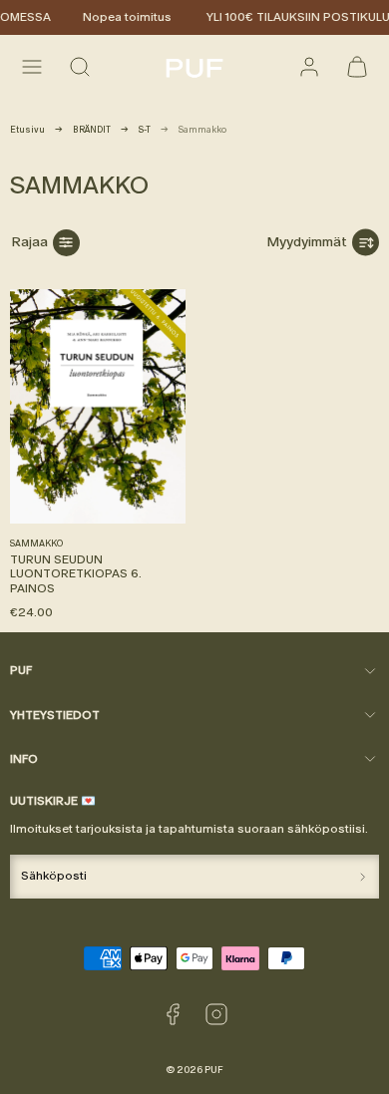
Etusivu (27, 129)
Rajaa (29, 241)
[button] (32, 67)
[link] (309, 67)
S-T (145, 129)
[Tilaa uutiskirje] (362, 877)
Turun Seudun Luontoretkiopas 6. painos (76, 573)
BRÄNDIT (92, 129)
